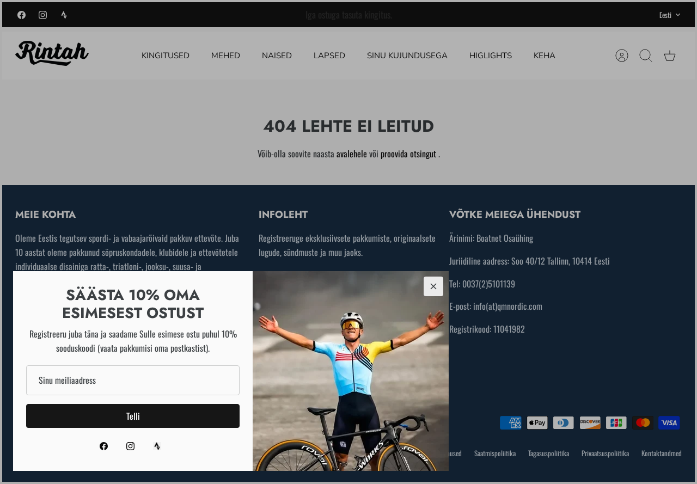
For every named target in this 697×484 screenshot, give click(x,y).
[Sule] (433, 286)
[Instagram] (130, 446)
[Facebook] (103, 446)
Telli (133, 415)
